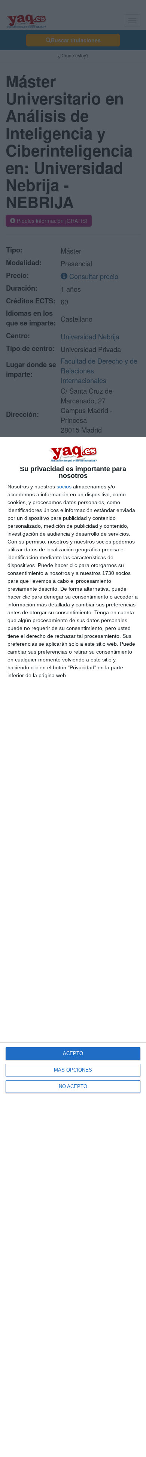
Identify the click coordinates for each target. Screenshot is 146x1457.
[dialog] (73, 947)
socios (64, 486)
